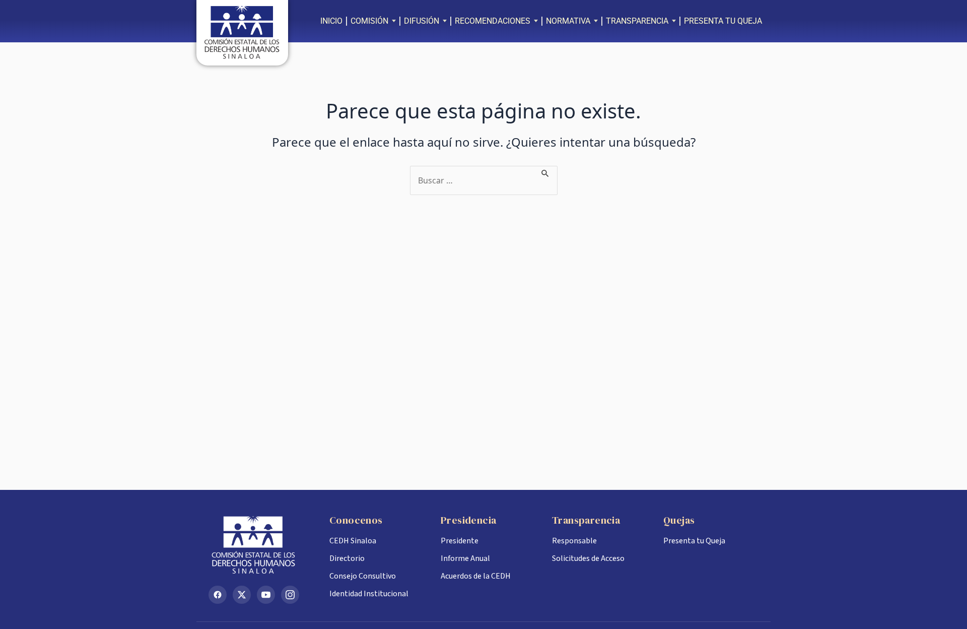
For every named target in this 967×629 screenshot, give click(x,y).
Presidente (459, 540)
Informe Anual (465, 558)
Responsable (574, 540)
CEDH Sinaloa (352, 540)
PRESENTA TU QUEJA (723, 21)
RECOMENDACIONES (492, 21)
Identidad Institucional (368, 593)
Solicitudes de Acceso (588, 558)
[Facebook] (218, 595)
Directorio (347, 558)
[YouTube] (266, 595)
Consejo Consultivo (362, 576)
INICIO (331, 21)
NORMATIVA (568, 21)
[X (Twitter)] (242, 595)
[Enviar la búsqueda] (545, 172)
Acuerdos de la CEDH (476, 576)
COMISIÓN (369, 21)
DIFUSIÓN (421, 21)
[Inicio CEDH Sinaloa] (261, 545)
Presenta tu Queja (694, 540)
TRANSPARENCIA (637, 21)
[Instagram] (290, 595)
